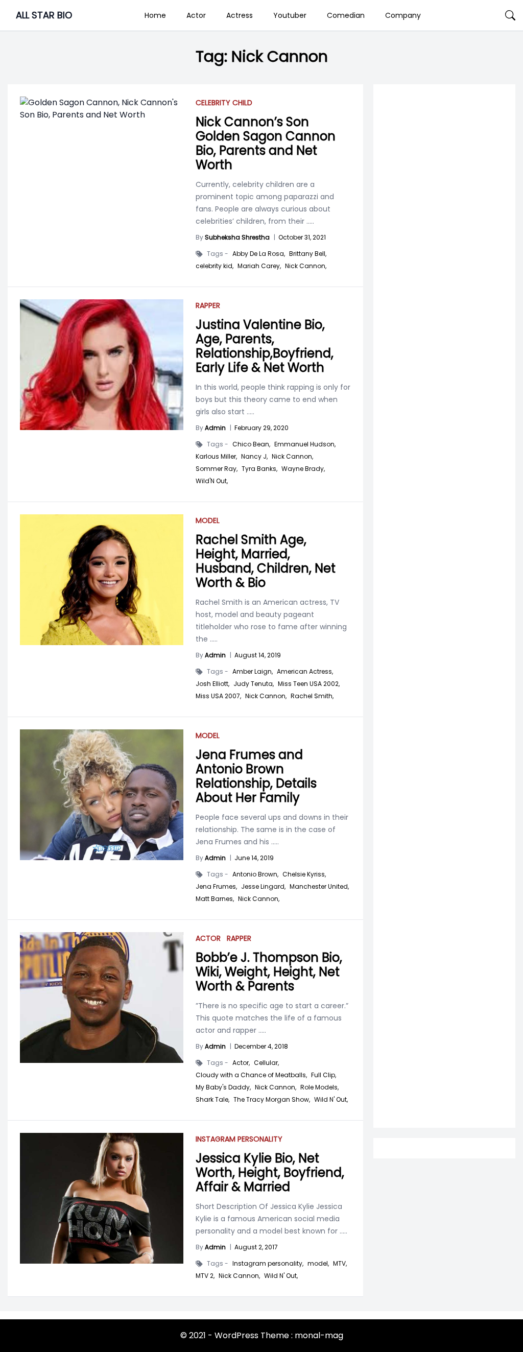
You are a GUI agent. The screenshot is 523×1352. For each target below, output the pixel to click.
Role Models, (319, 1087)
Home (155, 15)
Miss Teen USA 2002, (309, 684)
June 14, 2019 (254, 857)
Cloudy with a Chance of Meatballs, (251, 1075)
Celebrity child (224, 103)
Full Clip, (323, 1075)
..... (309, 221)
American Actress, (305, 672)
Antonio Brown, (255, 874)
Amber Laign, (252, 672)
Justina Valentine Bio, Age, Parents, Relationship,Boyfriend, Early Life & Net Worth (265, 346)
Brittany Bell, (307, 254)
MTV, (340, 1264)
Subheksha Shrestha (237, 237)
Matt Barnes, (215, 899)
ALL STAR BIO (44, 15)
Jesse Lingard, (263, 887)
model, (318, 1264)
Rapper (208, 305)
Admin (215, 427)
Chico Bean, (251, 444)
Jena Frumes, (216, 887)
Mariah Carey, (259, 266)
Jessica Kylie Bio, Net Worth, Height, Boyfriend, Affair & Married (270, 1172)
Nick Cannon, (305, 266)
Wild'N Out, (212, 481)
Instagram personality (239, 1139)
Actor (196, 15)
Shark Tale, (212, 1100)
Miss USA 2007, (218, 696)
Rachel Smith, (312, 696)
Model (208, 520)
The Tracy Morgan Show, (271, 1100)
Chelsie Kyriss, (304, 874)
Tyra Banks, (259, 469)
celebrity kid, (214, 266)
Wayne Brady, (303, 469)
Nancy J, (254, 457)
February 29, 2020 (261, 427)
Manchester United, (319, 887)
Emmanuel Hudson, (305, 444)
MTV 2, (205, 1276)
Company (403, 15)
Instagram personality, (267, 1264)
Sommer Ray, (216, 469)
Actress (239, 15)
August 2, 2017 (256, 1247)
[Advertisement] (444, 434)
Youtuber (289, 15)
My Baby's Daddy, (223, 1087)
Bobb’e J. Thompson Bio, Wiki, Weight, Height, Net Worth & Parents (269, 971)
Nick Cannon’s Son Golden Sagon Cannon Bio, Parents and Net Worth (266, 143)
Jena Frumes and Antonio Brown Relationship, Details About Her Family (256, 776)
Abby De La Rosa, (258, 254)
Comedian (346, 15)
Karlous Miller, (216, 457)
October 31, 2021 (302, 237)
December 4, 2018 (261, 1046)
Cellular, (266, 1063)
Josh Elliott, (212, 684)
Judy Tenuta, (253, 684)
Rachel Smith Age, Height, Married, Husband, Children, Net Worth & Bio (266, 561)
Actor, (241, 1063)
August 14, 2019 (257, 655)
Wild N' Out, (331, 1100)
